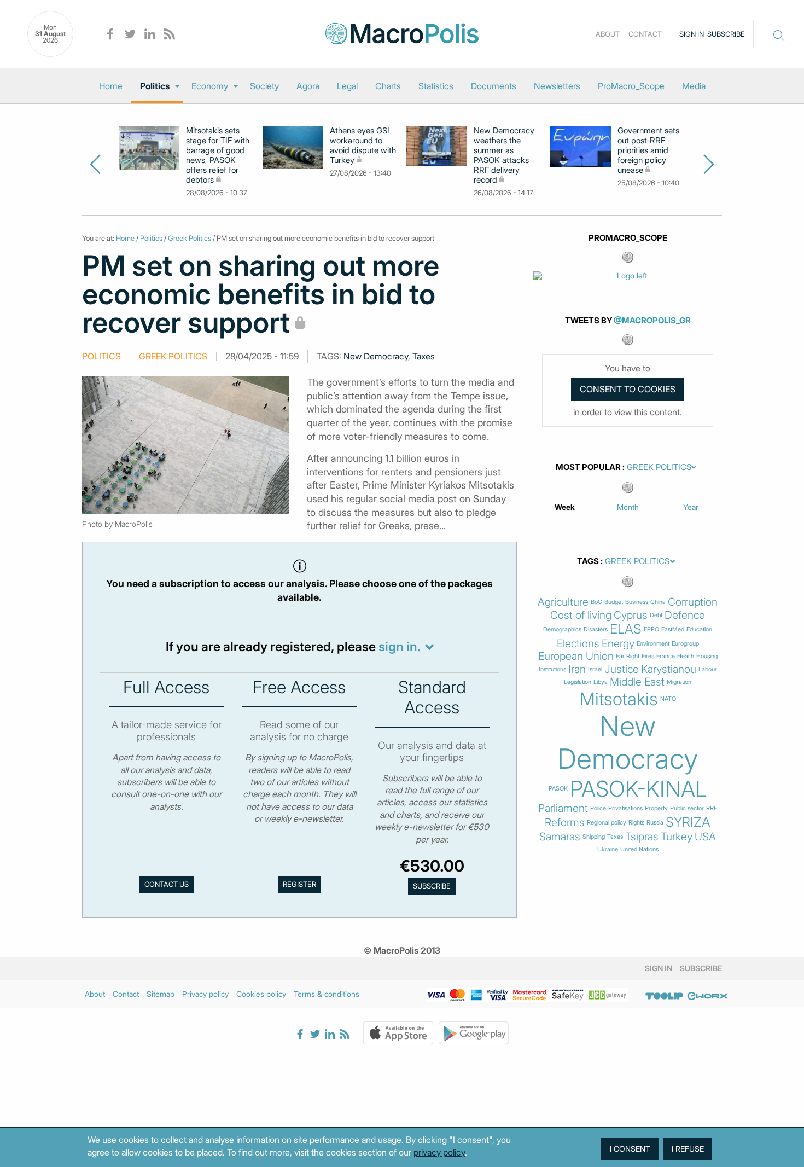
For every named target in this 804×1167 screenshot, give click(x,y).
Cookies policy (261, 993)
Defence (685, 615)
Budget (613, 602)
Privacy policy (205, 993)
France (665, 656)
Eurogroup (685, 643)
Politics (155, 85)
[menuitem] (110, 85)
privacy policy (439, 1152)
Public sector (687, 808)
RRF (711, 808)
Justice (621, 669)
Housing (707, 656)
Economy (209, 85)
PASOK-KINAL (638, 789)
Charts (388, 85)
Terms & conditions (326, 993)
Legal (347, 85)
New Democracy (375, 356)
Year (690, 507)
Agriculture (563, 602)
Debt (656, 615)
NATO (668, 698)
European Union (576, 656)
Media (694, 85)
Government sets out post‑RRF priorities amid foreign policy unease (648, 150)
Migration (679, 682)
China (658, 602)
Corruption (693, 602)
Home (111, 85)
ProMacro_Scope (631, 85)
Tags (588, 561)
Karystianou (668, 669)
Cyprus (631, 615)
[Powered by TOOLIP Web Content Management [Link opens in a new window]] (664, 996)
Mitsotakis (619, 699)
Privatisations (625, 808)
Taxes (423, 356)
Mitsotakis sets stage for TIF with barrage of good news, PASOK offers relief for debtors (217, 155)
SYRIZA (688, 822)
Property (656, 808)
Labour (707, 669)
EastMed (672, 629)
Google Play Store (474, 1032)
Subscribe (726, 34)
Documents (493, 85)
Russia (654, 822)
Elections (578, 643)
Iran (577, 669)
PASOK (558, 788)
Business (636, 602)
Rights (636, 822)
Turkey (676, 837)
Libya (600, 682)
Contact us (166, 884)
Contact (645, 34)
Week (565, 507)
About (608, 34)
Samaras (559, 837)
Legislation (577, 682)
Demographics (562, 629)
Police (598, 808)
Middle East (637, 682)
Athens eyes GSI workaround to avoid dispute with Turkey (363, 145)
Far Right (627, 656)
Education (699, 629)
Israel (595, 669)
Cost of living (580, 615)
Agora (307, 85)
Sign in (691, 34)
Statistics (435, 85)
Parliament (563, 808)
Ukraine (607, 849)
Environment (653, 643)
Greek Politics (189, 238)
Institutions (552, 669)
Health (685, 656)
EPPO (651, 629)
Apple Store (398, 1032)
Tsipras (642, 837)
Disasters (596, 629)
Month (628, 507)
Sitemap (160, 993)
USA (705, 837)
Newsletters (557, 85)
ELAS (626, 629)
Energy (618, 643)
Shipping (593, 836)
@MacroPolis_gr (652, 320)
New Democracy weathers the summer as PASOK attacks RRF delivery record (504, 155)
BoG (596, 602)
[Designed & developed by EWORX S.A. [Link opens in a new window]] (707, 996)
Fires (648, 656)
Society (264, 85)
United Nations (639, 849)
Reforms (565, 822)
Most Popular (588, 467)
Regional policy (606, 822)
